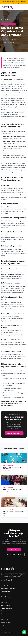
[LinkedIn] (11, 580)
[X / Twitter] (4, 580)
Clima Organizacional (9, 23)
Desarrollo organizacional (7, 597)
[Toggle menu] (24, 7)
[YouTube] (9, 580)
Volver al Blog (6, 19)
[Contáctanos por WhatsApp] (24, 632)
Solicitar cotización (13, 433)
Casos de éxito (5, 611)
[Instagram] (6, 580)
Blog (2, 625)
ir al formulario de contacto (13, 554)
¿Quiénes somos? (5, 605)
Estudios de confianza (7, 594)
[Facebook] (2, 580)
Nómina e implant (5, 591)
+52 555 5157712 (13, 549)
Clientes (3, 613)
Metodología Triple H (6, 608)
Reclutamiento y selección (8, 588)
